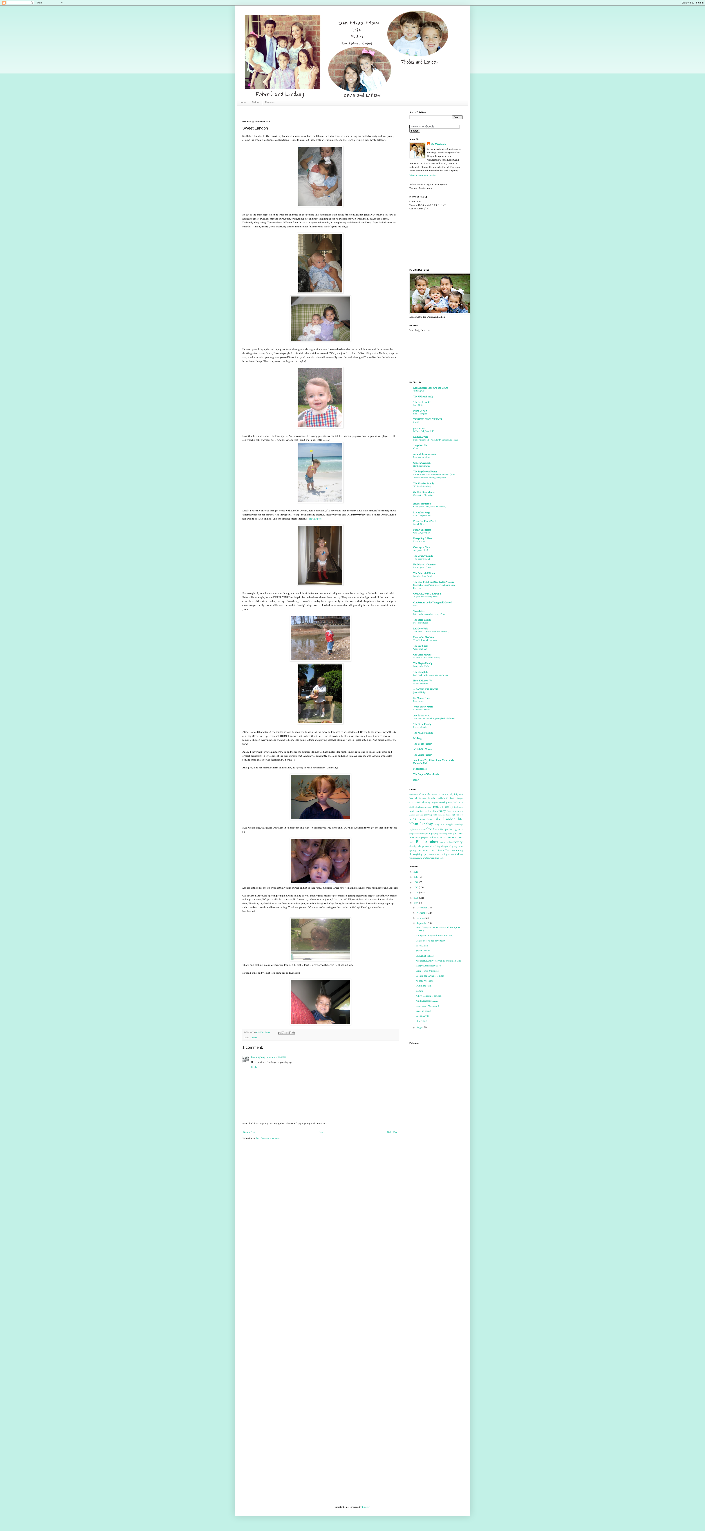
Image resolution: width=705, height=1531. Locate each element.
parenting (451, 829)
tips (424, 854)
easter (429, 807)
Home (242, 102)
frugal (431, 811)
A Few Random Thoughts (429, 996)
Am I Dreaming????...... (427, 1000)
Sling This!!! (422, 1021)
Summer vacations (421, 457)
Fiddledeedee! (420, 768)
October (421, 918)
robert (433, 841)
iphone (455, 814)
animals (426, 794)
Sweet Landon (423, 950)
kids (412, 819)
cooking (443, 802)
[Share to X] (286, 1033)
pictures (458, 833)
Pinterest (270, 102)
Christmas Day (420, 649)
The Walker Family (423, 732)
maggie (449, 824)
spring (412, 850)
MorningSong (258, 1057)
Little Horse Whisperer (427, 971)
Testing (419, 991)
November (422, 912)
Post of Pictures (420, 622)
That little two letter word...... (427, 640)
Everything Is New (422, 538)
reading (412, 842)
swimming (457, 850)
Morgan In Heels (421, 666)
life (460, 819)
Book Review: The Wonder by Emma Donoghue (435, 439)
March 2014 (418, 524)
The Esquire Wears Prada (426, 774)
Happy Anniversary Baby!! (429, 965)
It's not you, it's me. (422, 567)
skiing (437, 846)
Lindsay (426, 823)
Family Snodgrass (422, 529)
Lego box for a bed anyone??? (430, 940)
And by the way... (421, 715)
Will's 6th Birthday (422, 486)
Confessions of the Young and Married (432, 602)
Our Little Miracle (422, 654)
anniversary (436, 794)
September (422, 923)
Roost (416, 779)
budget (460, 798)
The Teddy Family (422, 743)
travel (437, 854)
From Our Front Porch (424, 521)
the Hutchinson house (424, 492)
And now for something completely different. (434, 718)
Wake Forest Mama (423, 706)
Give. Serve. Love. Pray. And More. (429, 506)
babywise (458, 794)
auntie (445, 794)
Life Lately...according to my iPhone (429, 614)
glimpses (419, 814)
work (441, 858)
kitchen (421, 819)
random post (455, 837)
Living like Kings (421, 512)
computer (434, 802)
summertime (426, 850)
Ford (417, 811)
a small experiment (422, 515)
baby (451, 794)
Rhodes (422, 841)
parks (460, 829)
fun (436, 811)
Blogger (366, 1507)
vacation (451, 854)
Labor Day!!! (422, 1016)
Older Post (392, 1132)
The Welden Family (423, 396)
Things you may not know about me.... (435, 935)
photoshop (443, 833)
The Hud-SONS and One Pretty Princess (433, 582)
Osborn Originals (422, 463)
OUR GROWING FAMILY (427, 593)
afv (420, 794)
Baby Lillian (422, 945)
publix (433, 837)
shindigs (413, 846)
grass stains (418, 428)
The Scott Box (420, 646)
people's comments (417, 833)
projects (424, 837)
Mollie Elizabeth (420, 683)
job (461, 814)
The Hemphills (420, 672)
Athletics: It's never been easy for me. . (431, 631)
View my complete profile (422, 175)
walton (426, 858)
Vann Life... (419, 611)
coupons (453, 802)
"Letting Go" (419, 390)
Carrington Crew (421, 547)
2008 (416, 898)
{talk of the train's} (422, 503)
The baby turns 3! (421, 558)
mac (442, 824)
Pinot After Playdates (423, 637)
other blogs (439, 829)
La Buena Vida (420, 437)
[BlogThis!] (283, 1033)
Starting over (419, 701)
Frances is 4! (419, 541)
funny (442, 811)
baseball (413, 798)
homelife (441, 814)
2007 (416, 903)
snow (460, 846)
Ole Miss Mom (438, 144)
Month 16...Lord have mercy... (427, 657)
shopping (423, 846)
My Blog (417, 738)
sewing (458, 842)
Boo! (415, 605)
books (452, 798)
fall (441, 807)
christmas (415, 802)
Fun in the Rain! (424, 985)
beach (431, 798)
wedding (434, 858)
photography (431, 833)
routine (443, 842)
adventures (413, 794)
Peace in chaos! (423, 1011)
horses (448, 814)
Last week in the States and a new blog (430, 675)
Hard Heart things (421, 466)
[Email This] (279, 1033)
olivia (429, 828)
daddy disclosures (417, 807)
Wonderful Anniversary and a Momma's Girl (438, 960)
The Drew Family (422, 724)
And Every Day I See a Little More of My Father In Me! (433, 762)
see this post (315, 518)
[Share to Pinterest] (293, 1033)
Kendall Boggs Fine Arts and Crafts (430, 387)
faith (436, 807)
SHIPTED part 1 (420, 413)
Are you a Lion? (420, 550)
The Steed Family (422, 619)
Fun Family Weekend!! (427, 1006)
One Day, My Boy (421, 532)
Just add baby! (419, 692)
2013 (416, 872)
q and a (441, 837)
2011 (415, 882)
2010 (416, 887)
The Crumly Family (423, 556)
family (448, 806)
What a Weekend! (425, 980)
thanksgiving (415, 854)
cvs (461, 802)
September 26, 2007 (276, 1057)
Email (416, 422)
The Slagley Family (422, 663)
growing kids (430, 814)
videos (459, 854)
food (411, 811)
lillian (413, 823)
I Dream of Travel (421, 709)
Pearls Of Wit (420, 410)
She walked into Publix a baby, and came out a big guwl (434, 586)
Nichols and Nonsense (424, 564)
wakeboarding (415, 857)
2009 (416, 892)
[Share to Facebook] (290, 1033)
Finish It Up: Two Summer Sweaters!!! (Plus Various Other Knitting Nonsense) (434, 476)
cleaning (426, 802)
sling (443, 846)
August (420, 1027)
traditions (431, 854)
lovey (437, 824)
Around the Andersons (424, 454)
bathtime (422, 798)
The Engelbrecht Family (425, 471)
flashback (458, 807)
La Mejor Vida (420, 628)
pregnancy (414, 837)
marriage (458, 824)
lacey (429, 819)
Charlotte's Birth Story (423, 495)
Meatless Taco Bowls (423, 576)
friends (423, 811)
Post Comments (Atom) (267, 1138)
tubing (444, 854)
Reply (254, 1067)
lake (438, 819)
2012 (416, 877)
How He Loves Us (422, 680)
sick (432, 846)
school (450, 842)
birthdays (442, 798)
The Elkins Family (422, 754)
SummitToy (443, 850)
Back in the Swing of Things (430, 975)
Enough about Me (425, 955)
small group (451, 846)
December (422, 907)
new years (420, 829)
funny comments (455, 811)
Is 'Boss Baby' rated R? (423, 431)
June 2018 (417, 405)
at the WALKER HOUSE (425, 689)
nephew (412, 829)
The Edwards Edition (424, 573)
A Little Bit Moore (422, 749)
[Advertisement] (309, 112)
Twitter (256, 102)
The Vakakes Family (423, 483)
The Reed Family (422, 402)
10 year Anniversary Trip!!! (426, 596)
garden (412, 814)
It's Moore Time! (421, 698)
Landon (254, 1037)
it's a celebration (420, 727)
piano (450, 833)
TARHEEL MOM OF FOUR (427, 419)
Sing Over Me (420, 445)
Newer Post (249, 1132)
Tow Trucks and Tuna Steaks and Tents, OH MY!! (438, 929)
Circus (416, 448)
